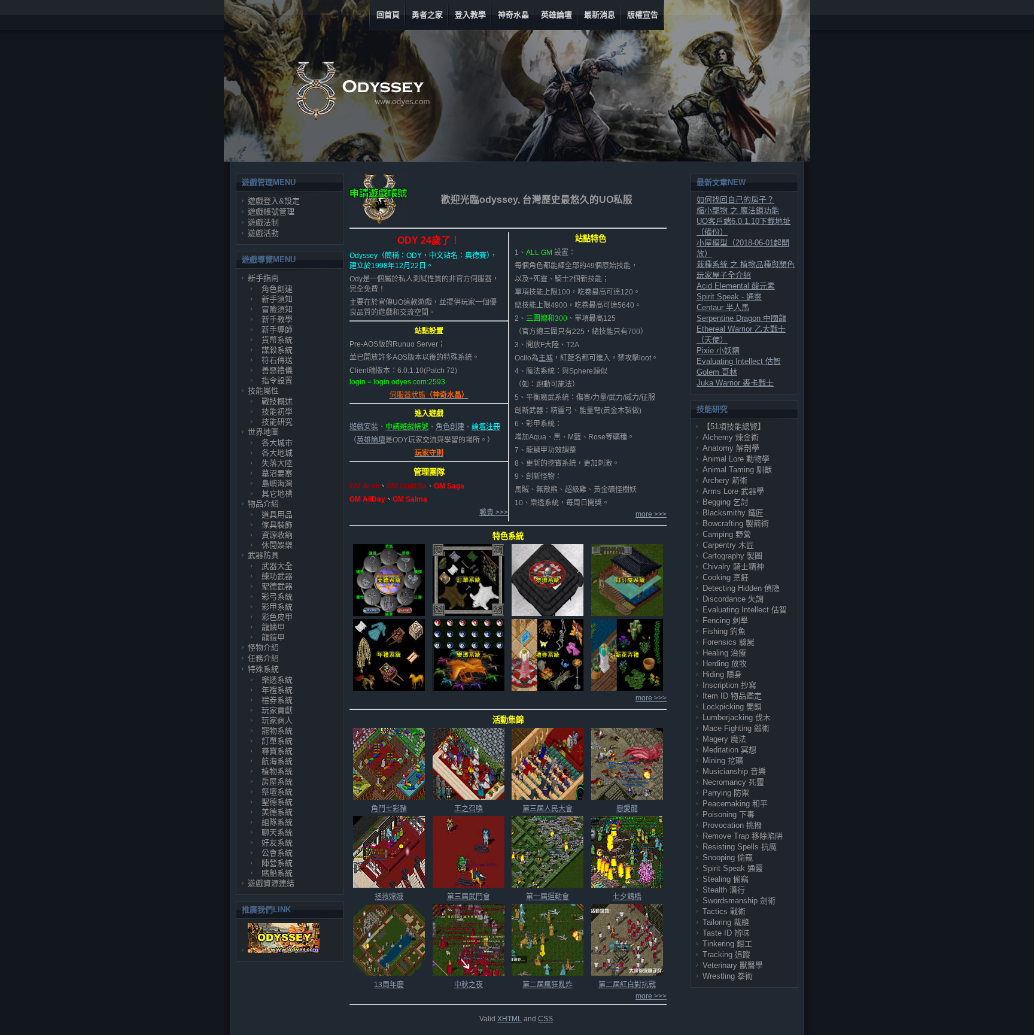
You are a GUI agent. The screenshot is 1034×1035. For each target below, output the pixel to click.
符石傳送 (277, 360)
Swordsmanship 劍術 (739, 900)
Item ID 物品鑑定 (732, 695)
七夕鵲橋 (627, 897)
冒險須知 (277, 309)
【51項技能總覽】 (733, 426)
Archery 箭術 (724, 480)
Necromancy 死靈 (733, 782)
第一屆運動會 (547, 897)
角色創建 (277, 288)
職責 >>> (493, 512)
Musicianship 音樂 (734, 771)
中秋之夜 (468, 985)
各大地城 (277, 452)
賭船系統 (277, 873)
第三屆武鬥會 (468, 897)
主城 (546, 358)
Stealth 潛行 (723, 889)
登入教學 (470, 14)
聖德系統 (277, 801)
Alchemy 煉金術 (730, 437)
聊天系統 (277, 832)
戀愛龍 (627, 809)
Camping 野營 (726, 534)
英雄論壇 (556, 14)
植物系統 (277, 771)
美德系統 (277, 812)
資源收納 (277, 534)
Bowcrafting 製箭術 (735, 523)
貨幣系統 (277, 339)
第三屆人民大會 (547, 809)
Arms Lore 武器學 (733, 491)
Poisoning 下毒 (728, 814)
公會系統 (277, 852)
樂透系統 (277, 679)
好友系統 (277, 842)
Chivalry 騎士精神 (733, 566)
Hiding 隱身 (722, 674)
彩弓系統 (277, 596)
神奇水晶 (513, 14)
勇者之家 (427, 14)
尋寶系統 (277, 750)
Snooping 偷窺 (727, 857)
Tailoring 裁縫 (725, 922)
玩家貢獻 (277, 710)
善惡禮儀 (277, 370)
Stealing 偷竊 (725, 879)
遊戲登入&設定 (274, 200)
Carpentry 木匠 (728, 545)
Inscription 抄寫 (729, 685)
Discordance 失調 (733, 598)
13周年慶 (389, 985)
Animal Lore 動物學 (736, 458)
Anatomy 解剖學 (730, 448)
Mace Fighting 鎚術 (736, 728)
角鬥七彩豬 (389, 809)
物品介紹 (263, 503)
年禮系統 (277, 689)
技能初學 (277, 411)
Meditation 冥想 (729, 749)
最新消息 (599, 14)
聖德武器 (277, 586)
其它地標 (277, 493)
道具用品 (277, 514)
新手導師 (277, 329)
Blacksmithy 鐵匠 (733, 512)
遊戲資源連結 (271, 883)
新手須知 (277, 299)
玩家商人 (277, 720)
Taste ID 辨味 (726, 932)
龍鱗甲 (273, 627)
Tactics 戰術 (724, 911)
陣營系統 (277, 862)
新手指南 (263, 278)
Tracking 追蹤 (726, 954)
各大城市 (277, 442)
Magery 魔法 (724, 738)
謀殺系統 (277, 349)
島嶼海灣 (277, 483)
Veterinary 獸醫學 (732, 965)
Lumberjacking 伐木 (736, 717)
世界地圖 (263, 431)
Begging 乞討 (725, 501)
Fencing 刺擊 (725, 620)
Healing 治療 (724, 652)
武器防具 (263, 555)
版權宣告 (642, 14)
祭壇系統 (277, 791)
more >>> (651, 514)
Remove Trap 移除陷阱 (742, 835)
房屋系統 (277, 781)
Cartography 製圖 (732, 555)
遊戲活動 (263, 233)
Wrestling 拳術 (727, 976)
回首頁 (388, 14)
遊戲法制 (263, 222)
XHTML (509, 1019)
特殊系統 (263, 668)
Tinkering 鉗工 (727, 943)
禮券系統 (277, 700)
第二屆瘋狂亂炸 (547, 985)
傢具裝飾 (277, 524)
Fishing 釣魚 (724, 631)
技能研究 (277, 421)
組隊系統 (277, 822)
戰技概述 (277, 401)
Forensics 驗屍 (728, 642)
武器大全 (277, 565)
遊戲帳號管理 (271, 211)
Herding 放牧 (724, 663)
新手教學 (277, 319)
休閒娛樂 (277, 545)
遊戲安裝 (363, 427)
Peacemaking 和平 (735, 803)
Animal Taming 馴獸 (737, 469)
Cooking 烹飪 (725, 577)
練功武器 (277, 576)
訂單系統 (277, 740)
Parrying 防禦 (725, 792)
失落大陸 (277, 463)
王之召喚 (468, 809)
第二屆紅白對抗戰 (627, 985)
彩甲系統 (277, 606)
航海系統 (277, 761)
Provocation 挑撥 (732, 825)
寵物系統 (277, 730)
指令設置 (277, 380)
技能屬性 (263, 390)
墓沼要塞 (277, 473)
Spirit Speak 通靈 (732, 868)
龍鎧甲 (273, 637)
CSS (545, 1019)
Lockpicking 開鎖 (732, 706)
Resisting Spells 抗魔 (739, 846)
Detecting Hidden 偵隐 (741, 588)
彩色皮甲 (277, 616)
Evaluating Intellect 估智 (744, 609)
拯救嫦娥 (389, 897)
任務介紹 (263, 658)
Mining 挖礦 (722, 760)
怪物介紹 (263, 647)
